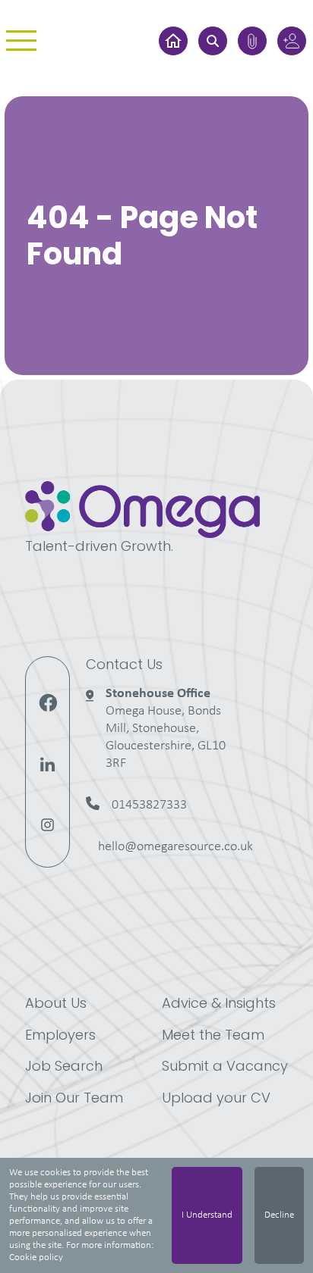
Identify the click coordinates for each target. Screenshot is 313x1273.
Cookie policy (36, 1257)
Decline (279, 1215)
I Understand (207, 1215)
